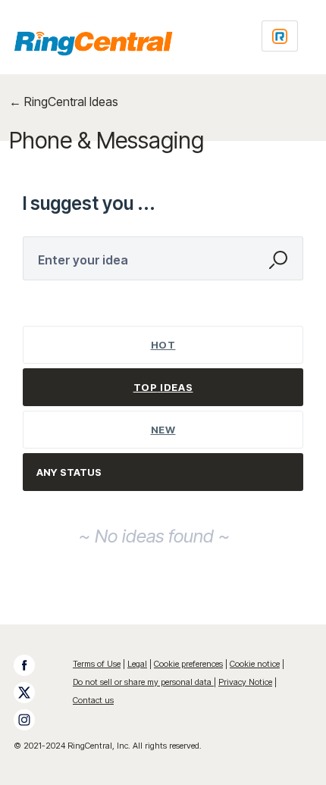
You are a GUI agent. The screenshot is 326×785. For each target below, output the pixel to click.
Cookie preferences (188, 663)
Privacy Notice (245, 682)
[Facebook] (32, 665)
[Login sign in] (280, 36)
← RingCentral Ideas (63, 101)
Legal (137, 663)
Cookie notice (255, 663)
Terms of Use (97, 663)
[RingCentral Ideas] (93, 43)
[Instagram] (32, 719)
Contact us (93, 700)
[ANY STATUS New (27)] (163, 472)
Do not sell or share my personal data (143, 682)
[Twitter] (32, 692)
